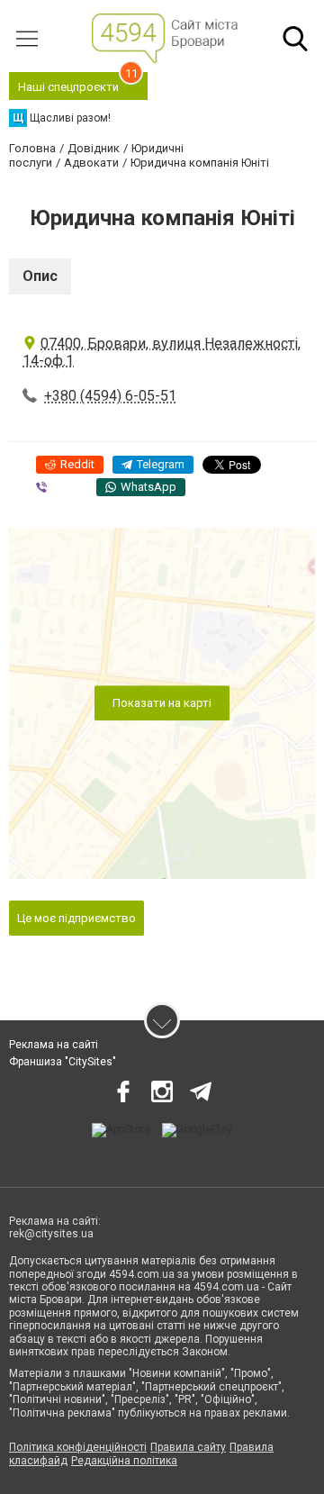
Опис (40, 276)
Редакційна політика (124, 1460)
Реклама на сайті (53, 1044)
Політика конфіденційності (78, 1447)
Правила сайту (188, 1447)
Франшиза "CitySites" (62, 1061)
